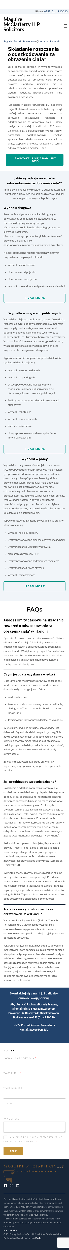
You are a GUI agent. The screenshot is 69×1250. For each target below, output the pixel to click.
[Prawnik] (35, 1180)
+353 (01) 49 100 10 (56, 11)
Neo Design (36, 1238)
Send (13, 1151)
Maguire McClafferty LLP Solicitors (22, 24)
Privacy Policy (10, 1230)
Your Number (14, 1088)
